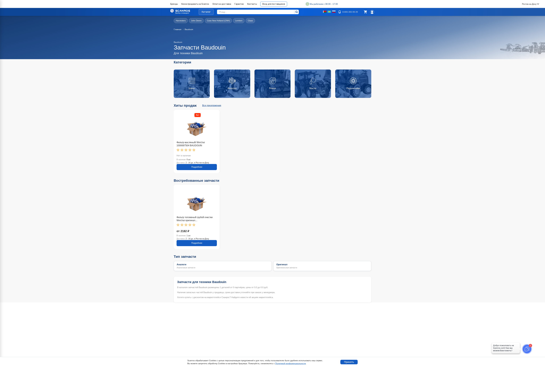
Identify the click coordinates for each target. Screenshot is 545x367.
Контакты (252, 4)
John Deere (196, 20)
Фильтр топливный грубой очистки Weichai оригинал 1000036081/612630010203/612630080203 (197, 219)
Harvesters (181, 20)
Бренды (174, 4)
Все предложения (211, 105)
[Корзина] (365, 12)
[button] (365, 12)
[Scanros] (184, 11)
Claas (250, 20)
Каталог (206, 11)
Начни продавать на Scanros (195, 4)
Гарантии (239, 4)
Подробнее (196, 167)
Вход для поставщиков (273, 4)
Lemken (238, 20)
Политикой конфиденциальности (290, 363)
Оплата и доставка (221, 4)
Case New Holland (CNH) (218, 20)
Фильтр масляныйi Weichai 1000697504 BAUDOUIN (191, 144)
